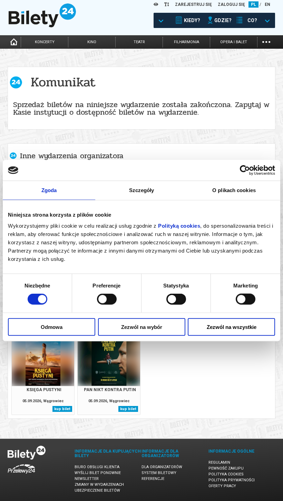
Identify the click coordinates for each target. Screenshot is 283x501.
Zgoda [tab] (49, 190)
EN (267, 4)
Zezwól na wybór (141, 327)
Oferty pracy (222, 486)
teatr (139, 42)
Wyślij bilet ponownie (98, 473)
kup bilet (62, 409)
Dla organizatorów (162, 467)
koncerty (45, 42)
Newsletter (87, 478)
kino (91, 42)
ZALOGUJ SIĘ (231, 4)
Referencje (153, 478)
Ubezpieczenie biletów (97, 490)
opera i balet (233, 42)
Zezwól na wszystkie (231, 327)
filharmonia (186, 42)
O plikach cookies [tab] (234, 190)
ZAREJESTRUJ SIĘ (193, 4)
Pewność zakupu (226, 468)
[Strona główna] (42, 25)
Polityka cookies (226, 474)
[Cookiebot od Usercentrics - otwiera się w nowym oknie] (245, 170)
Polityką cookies (179, 225)
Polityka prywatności (231, 480)
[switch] (107, 299)
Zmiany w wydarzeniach (99, 484)
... (266, 41)
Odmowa (51, 327)
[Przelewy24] (21, 475)
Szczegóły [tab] (141, 190)
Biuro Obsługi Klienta (97, 467)
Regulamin (219, 462)
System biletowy (159, 473)
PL (253, 4)
